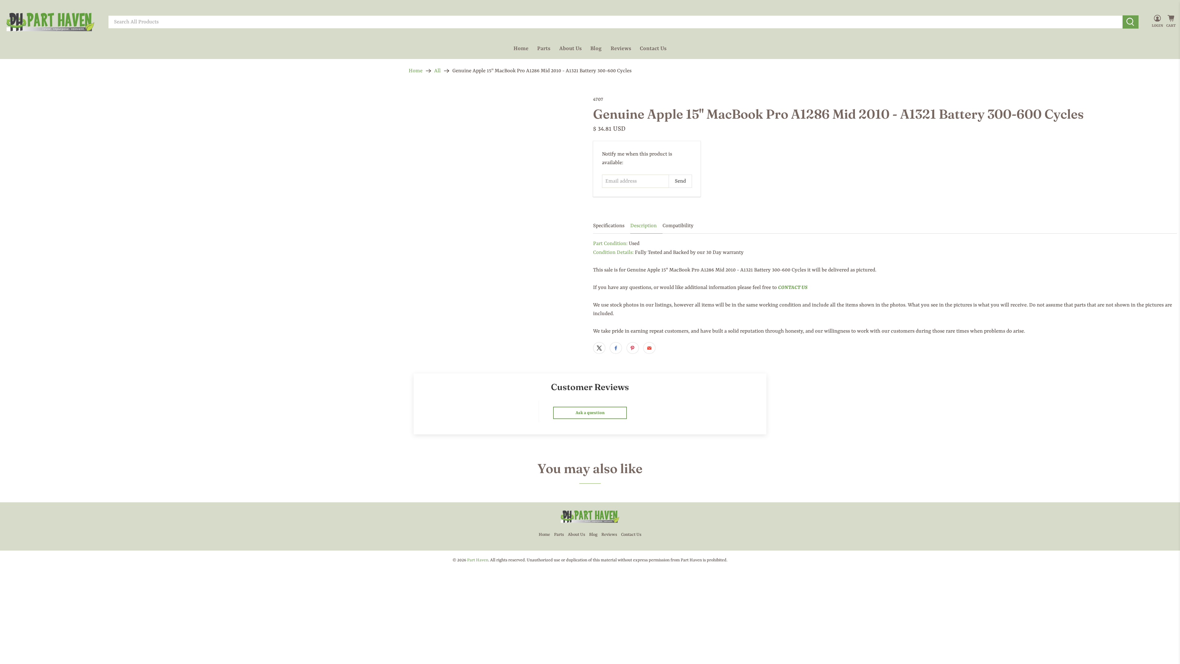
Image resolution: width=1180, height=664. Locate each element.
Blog (596, 48)
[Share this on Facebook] (616, 348)
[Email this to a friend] (649, 348)
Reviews (621, 48)
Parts (543, 48)
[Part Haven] (50, 22)
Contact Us (653, 48)
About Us (570, 48)
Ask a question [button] (590, 412)
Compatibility (678, 226)
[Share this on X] (599, 348)
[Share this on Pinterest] (633, 348)
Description (643, 226)
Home (521, 48)
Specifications (608, 226)
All (437, 71)
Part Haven (477, 560)
